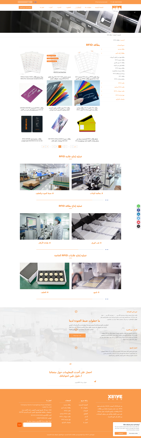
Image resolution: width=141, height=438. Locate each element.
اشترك (19, 424)
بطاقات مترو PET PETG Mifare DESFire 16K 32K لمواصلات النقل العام (59, 140)
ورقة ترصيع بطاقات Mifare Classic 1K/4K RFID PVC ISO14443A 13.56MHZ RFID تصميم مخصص (32, 78)
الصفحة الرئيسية (99, 7)
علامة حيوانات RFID (119, 91)
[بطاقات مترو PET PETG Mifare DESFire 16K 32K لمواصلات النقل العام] (59, 124)
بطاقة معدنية (121, 49)
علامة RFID (121, 83)
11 (53, 146)
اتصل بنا (42, 7)
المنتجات (79, 7)
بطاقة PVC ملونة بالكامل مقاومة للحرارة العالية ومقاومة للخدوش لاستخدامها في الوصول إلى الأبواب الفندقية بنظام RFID (59, 109)
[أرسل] (31, 2)
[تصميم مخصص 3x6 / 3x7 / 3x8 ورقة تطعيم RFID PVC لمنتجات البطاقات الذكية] (59, 62)
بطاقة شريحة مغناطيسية (118, 71)
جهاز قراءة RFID (120, 95)
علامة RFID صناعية (119, 87)
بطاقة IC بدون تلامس (119, 62)
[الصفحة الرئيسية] (116, 7)
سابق (75, 146)
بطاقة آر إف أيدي (120, 53)
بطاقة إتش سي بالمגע (119, 65)
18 (47, 146)
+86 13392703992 (117, 2)
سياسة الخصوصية (50, 434)
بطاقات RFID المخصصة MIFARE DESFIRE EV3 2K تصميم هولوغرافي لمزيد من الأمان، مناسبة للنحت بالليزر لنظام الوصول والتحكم (32, 109)
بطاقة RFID (109, 35)
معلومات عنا (88, 7)
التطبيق (69, 7)
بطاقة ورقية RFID (119, 68)
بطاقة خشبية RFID (119, 60)
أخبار (51, 7)
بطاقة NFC (121, 76)
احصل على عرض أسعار (25, 7)
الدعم (59, 7)
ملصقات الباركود (120, 99)
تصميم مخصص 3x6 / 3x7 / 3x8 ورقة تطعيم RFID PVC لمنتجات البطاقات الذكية (59, 77)
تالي (43, 146)
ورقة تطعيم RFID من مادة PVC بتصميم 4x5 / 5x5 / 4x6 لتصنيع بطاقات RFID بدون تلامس (87, 77)
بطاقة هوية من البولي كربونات (117, 57)
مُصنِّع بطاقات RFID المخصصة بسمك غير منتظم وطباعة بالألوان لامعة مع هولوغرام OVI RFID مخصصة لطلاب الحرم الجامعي (87, 140)
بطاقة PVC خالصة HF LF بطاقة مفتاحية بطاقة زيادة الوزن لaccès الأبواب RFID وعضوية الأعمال (87, 109)
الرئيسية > (119, 35)
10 (56, 146)
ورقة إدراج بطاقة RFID (118, 73)
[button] (107, 200)
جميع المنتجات (120, 45)
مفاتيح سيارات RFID (119, 79)
